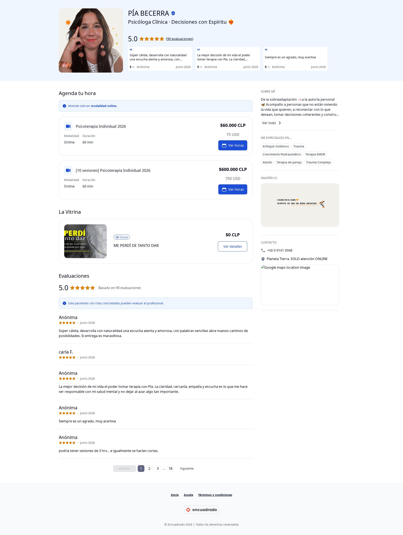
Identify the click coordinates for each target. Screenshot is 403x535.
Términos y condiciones (215, 495)
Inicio (175, 495)
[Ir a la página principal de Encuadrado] (201, 510)
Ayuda (188, 495)
